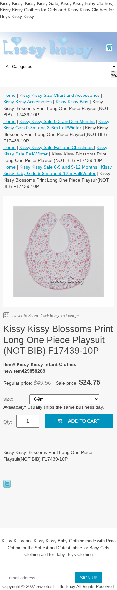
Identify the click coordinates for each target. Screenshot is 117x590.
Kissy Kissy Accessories (27, 101)
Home (9, 95)
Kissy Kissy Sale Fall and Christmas (57, 147)
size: (9, 399)
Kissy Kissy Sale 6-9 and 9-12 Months (58, 167)
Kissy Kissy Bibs (72, 101)
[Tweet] (7, 486)
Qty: (7, 422)
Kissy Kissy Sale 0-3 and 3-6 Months (57, 121)
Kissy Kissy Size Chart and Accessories (60, 95)
